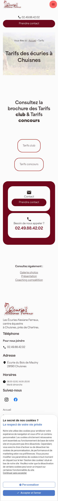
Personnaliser (30, 484)
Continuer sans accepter (15, 473)
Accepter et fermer (30, 492)
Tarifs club (29, 146)
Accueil (32, 41)
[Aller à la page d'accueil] (12, 4)
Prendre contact (29, 23)
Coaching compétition (29, 280)
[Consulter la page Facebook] (15, 399)
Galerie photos (29, 273)
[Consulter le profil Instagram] (6, 399)
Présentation (29, 276)
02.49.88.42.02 (31, 17)
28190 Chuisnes (23, 365)
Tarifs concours (29, 164)
